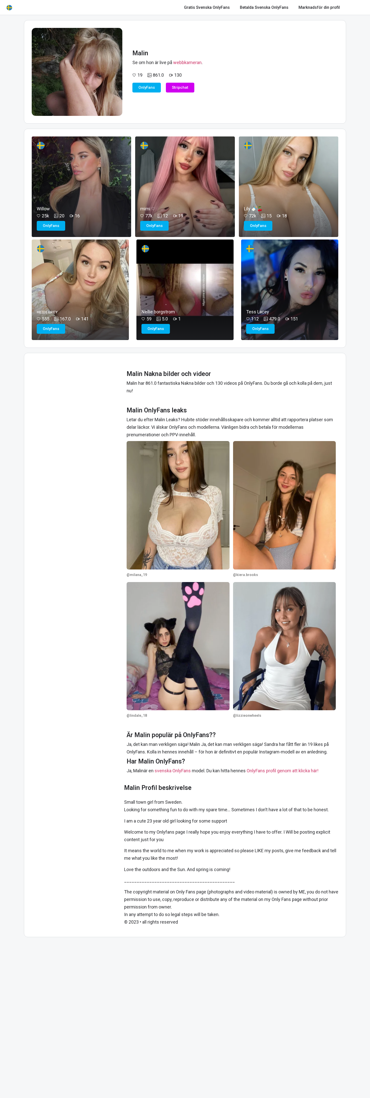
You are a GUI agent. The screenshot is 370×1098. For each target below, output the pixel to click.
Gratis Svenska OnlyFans (207, 7)
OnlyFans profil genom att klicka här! (282, 770)
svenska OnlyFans (173, 770)
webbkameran (187, 62)
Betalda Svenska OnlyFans (264, 7)
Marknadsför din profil (319, 7)
